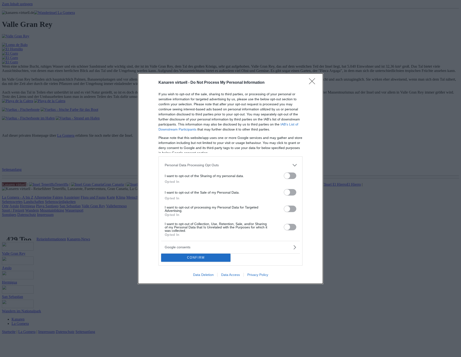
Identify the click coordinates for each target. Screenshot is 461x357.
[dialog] (230, 178)
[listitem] (230, 165)
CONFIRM (196, 257)
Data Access (230, 275)
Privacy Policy (257, 275)
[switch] (290, 176)
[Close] (313, 82)
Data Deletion (203, 275)
